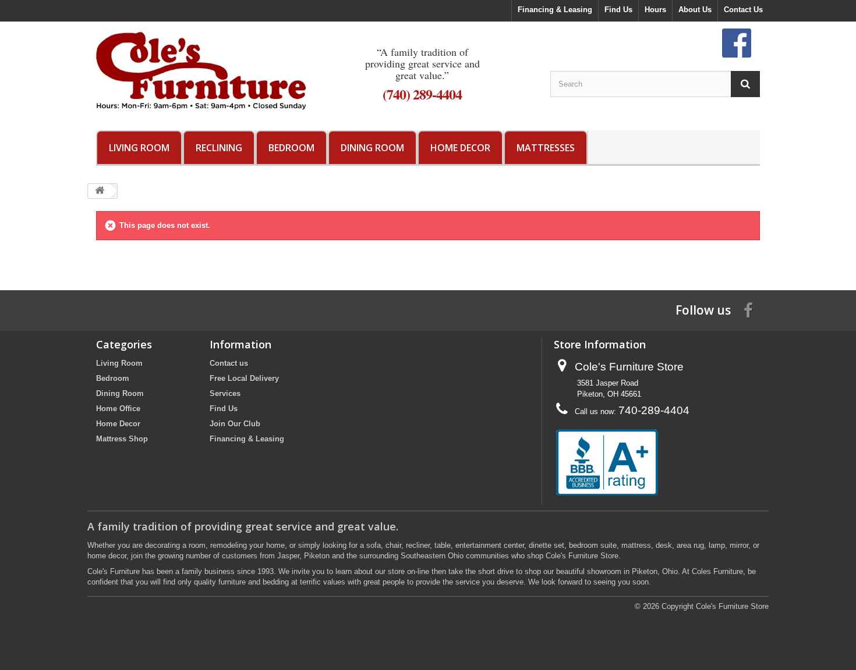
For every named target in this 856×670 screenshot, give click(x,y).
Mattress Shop (122, 438)
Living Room (139, 147)
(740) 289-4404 (422, 94)
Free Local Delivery (244, 378)
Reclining (219, 147)
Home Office (118, 408)
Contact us (229, 363)
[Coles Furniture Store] (201, 70)
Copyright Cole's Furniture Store (715, 606)
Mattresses (546, 147)
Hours (655, 9)
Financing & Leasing (555, 9)
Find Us (618, 9)
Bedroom (291, 147)
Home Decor (460, 147)
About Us (695, 9)
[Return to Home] (100, 191)
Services (225, 393)
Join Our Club (235, 423)
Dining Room (372, 147)
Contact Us (743, 9)
